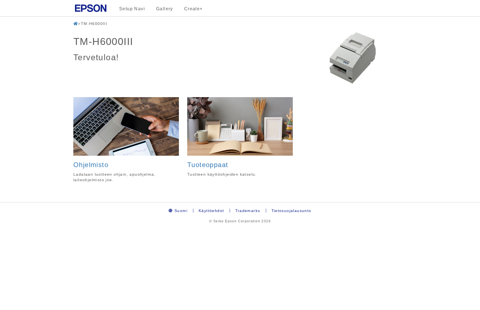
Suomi (180, 210)
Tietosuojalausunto (291, 210)
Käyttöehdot (211, 210)
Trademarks (247, 210)
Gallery (164, 8)
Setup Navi (132, 8)
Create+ (193, 8)
